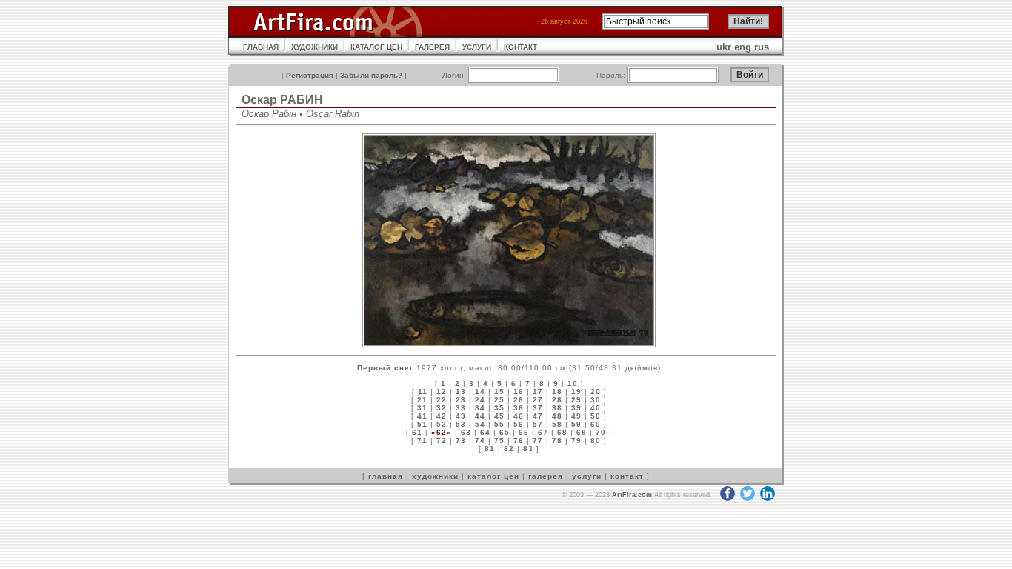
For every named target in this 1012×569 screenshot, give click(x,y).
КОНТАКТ (520, 47)
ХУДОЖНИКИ (314, 47)
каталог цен (493, 476)
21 (422, 400)
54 (480, 424)
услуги (587, 476)
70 (601, 432)
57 (538, 424)
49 (576, 416)
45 (499, 416)
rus (761, 47)
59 (576, 424)
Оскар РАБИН (282, 99)
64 (485, 432)
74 (480, 440)
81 (490, 449)
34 (480, 408)
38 (557, 408)
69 (581, 432)
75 (499, 440)
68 (562, 432)
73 (461, 440)
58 (557, 424)
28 (557, 400)
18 (557, 391)
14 (480, 391)
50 (595, 416)
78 (557, 440)
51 (422, 424)
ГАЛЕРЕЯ (432, 47)
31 (422, 408)
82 (509, 449)
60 (595, 424)
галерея (545, 476)
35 (499, 408)
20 (595, 391)
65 (504, 432)
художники (435, 476)
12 (441, 391)
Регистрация (309, 75)
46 (518, 416)
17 (538, 391)
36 (518, 408)
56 (518, 424)
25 (499, 400)
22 (441, 400)
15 (499, 391)
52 (441, 424)
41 (422, 416)
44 (480, 416)
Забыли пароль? (371, 75)
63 (466, 432)
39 (576, 408)
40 (595, 408)
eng (742, 47)
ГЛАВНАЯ (261, 47)
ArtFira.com (632, 495)
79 (576, 440)
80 (595, 440)
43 (461, 416)
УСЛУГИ (476, 47)
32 (441, 408)
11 (422, 391)
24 (480, 400)
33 (461, 408)
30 (595, 400)
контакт (627, 476)
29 (576, 400)
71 (422, 440)
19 (576, 391)
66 (524, 432)
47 (538, 416)
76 (518, 440)
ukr (723, 47)
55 (499, 424)
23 (461, 400)
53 (461, 424)
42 (441, 416)
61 (417, 432)
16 (518, 391)
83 (528, 449)
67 (543, 432)
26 (518, 400)
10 (572, 383)
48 (557, 416)
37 (538, 408)
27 (538, 400)
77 (538, 440)
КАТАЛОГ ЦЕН (376, 47)
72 (441, 440)
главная (385, 476)
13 (461, 391)
